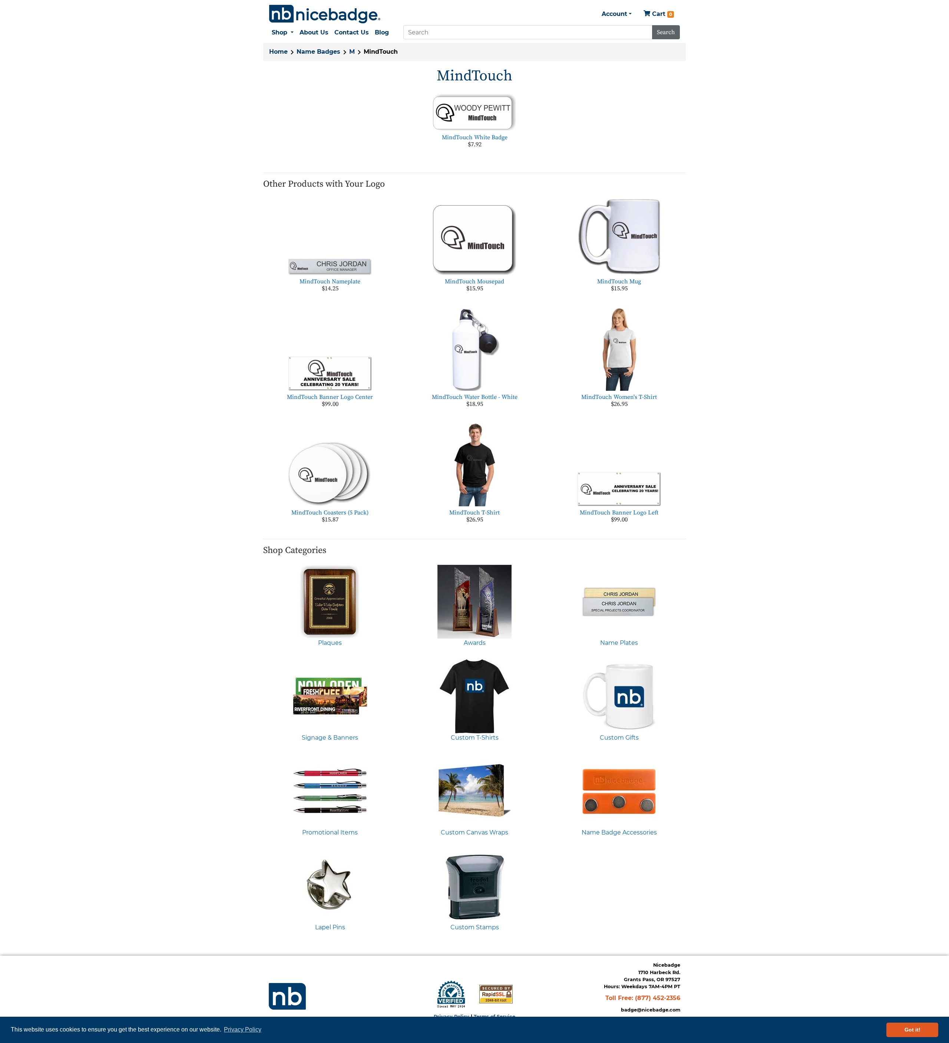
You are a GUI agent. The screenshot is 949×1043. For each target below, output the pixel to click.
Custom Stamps (474, 927)
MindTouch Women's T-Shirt (619, 397)
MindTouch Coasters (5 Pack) (329, 512)
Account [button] (614, 13)
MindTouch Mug (619, 281)
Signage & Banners (330, 737)
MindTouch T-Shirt (474, 512)
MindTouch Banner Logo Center (330, 397)
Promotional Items (330, 832)
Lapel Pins (330, 927)
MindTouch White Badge (474, 137)
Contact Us (351, 32)
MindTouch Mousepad (474, 281)
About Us (314, 32)
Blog (382, 32)
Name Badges (318, 51)
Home (278, 51)
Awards (475, 642)
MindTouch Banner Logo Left (619, 512)
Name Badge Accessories (619, 832)
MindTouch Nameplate (330, 281)
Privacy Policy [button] (242, 1029)
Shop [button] (280, 32)
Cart (661, 13)
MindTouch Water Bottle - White (475, 397)
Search (666, 32)
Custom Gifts (619, 737)
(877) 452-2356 (657, 998)
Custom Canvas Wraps (474, 832)
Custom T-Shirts (475, 737)
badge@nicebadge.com (650, 1010)
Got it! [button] (912, 1030)
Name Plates (619, 642)
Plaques (330, 642)
